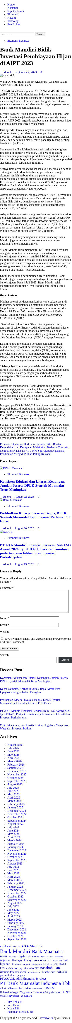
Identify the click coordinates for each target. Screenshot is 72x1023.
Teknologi (13, 21)
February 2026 (16, 764)
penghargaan (48, 972)
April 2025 (13, 797)
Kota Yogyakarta (54, 960)
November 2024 (16, 814)
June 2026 (13, 751)
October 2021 (15, 936)
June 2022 (13, 909)
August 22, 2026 (25, 496)
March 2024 (14, 840)
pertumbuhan (7, 975)
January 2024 (15, 847)
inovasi (50, 957)
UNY (67, 992)
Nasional (12, 7)
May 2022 (13, 913)
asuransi (16, 946)
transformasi (37, 988)
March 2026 (14, 761)
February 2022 (16, 922)
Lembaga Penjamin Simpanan (27, 964)
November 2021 (16, 932)
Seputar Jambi (15, 11)
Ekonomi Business (18, 40)
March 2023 (14, 880)
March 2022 (14, 919)
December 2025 (16, 771)
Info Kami (13, 1005)
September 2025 (16, 781)
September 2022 (16, 899)
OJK (57, 968)
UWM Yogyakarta (9, 995)
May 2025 (13, 794)
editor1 (7, 72)
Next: (32, 452)
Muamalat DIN (31, 968)
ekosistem (34, 956)
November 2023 (16, 853)
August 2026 (15, 744)
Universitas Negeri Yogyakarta (16, 992)
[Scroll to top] (1, 1021)
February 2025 (16, 804)
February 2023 (16, 883)
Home (11, 4)
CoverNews (46, 1018)
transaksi (25, 988)
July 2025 (13, 787)
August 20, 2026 (25, 528)
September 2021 (16, 939)
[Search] (1, 30)
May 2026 (13, 754)
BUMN (12, 956)
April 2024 (13, 837)
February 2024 (16, 843)
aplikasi (5, 946)
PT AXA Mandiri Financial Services (23, 978)
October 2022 (15, 896)
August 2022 (15, 903)
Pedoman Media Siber (20, 1011)
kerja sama (5, 960)
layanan (5, 963)
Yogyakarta (26, 995)
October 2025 (15, 777)
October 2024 (15, 817)
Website (4, 631)
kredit (66, 960)
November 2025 (16, 774)
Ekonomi (12, 14)
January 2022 (15, 926)
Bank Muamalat (47, 951)
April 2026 (13, 758)
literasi (46, 964)
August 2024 (15, 823)
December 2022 (16, 889)
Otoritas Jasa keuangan (13, 971)
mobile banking (14, 968)
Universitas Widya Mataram (47, 992)
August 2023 (15, 863)
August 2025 (15, 784)
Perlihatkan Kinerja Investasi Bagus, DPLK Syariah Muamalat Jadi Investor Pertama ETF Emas (35, 517)
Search (4, 655)
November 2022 (16, 893)
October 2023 (15, 856)
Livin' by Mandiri (58, 964)
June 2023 (13, 870)
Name (4, 618)
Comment (7, 587)
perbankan (62, 971)
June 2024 (13, 830)
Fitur (43, 957)
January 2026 (15, 767)
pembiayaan (34, 972)
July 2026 (13, 748)
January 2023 (15, 886)
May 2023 (13, 873)
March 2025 (14, 800)
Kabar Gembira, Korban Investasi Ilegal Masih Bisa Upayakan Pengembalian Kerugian (30, 690)
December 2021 (16, 929)
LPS (2, 968)
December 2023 (16, 850)
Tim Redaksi (14, 1001)
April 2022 (13, 916)
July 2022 (13, 906)
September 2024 (16, 820)
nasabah (46, 968)
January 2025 (15, 807)
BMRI (3, 956)
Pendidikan (13, 24)
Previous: (34, 446)
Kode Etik (13, 1008)
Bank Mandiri (15, 951)
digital (22, 956)
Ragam (11, 17)
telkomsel (12, 988)
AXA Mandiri (31, 946)
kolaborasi (40, 960)
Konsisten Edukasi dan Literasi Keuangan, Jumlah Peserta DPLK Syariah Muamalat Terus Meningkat (32, 485)
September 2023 (16, 860)
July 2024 (13, 827)
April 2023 (13, 876)
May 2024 (13, 833)
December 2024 (16, 810)
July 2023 (13, 866)
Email (4, 624)
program (21, 975)
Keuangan (17, 960)
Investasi (59, 956)
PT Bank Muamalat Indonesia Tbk (35, 983)
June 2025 (13, 790)
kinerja (28, 960)
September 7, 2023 (26, 72)
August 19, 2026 (25, 564)
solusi (3, 988)
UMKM (50, 988)
